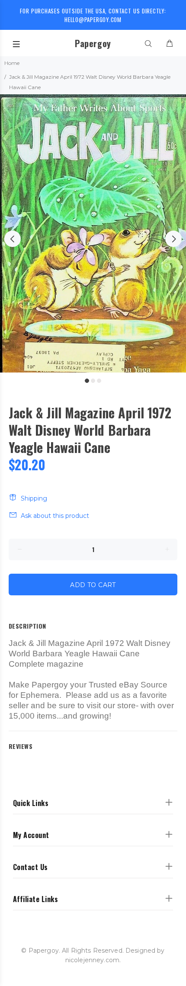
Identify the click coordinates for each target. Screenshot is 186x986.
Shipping (34, 498)
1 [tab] (87, 381)
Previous (12, 239)
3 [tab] (99, 381)
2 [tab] (93, 381)
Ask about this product (55, 516)
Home (11, 63)
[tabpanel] (93, 233)
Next (173, 239)
